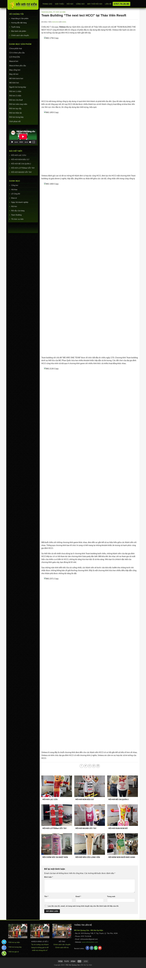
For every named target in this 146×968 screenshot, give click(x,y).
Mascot (14, 198)
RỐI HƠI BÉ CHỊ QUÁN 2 (21, 164)
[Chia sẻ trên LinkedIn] (98, 766)
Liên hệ (108, 4)
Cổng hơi (14, 185)
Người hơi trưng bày (17, 87)
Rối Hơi (14, 206)
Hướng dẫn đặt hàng (19, 23)
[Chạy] (12, 142)
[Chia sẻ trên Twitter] (85, 766)
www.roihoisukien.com (90, 942)
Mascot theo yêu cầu (17, 66)
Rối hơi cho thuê (16, 100)
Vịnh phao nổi (15, 121)
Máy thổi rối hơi (94, 4)
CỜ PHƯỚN (14, 57)
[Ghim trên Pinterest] (94, 766)
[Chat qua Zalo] (4, 947)
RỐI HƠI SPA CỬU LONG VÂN (88, 857)
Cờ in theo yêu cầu (17, 53)
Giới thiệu (59, 4)
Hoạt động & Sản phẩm (20, 18)
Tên (46, 896)
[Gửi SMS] (4, 942)
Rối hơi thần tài (15, 113)
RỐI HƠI (70, 4)
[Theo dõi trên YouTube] (100, 948)
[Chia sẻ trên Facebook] (81, 766)
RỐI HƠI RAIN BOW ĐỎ (118, 828)
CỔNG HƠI (80, 4)
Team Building (16, 215)
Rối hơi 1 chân (15, 91)
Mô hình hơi (14, 83)
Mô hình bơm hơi (16, 78)
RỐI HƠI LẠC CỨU (18, 155)
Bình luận (48, 877)
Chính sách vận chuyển (20, 35)
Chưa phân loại (15, 48)
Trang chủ (47, 4)
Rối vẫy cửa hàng (17, 211)
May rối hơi (13, 74)
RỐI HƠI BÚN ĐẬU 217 (20, 159)
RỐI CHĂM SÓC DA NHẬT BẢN (55, 857)
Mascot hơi (13, 61)
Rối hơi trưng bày (16, 117)
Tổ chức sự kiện (17, 219)
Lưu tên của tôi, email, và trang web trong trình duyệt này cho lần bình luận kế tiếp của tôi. (83, 906)
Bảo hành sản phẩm (18, 31)
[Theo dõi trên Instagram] (92, 948)
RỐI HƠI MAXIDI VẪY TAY (21, 172)
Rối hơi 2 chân (15, 96)
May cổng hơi (14, 70)
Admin (64, 22)
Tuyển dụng (15, 27)
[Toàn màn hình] (34, 142)
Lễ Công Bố (15, 194)
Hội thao (14, 189)
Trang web (111, 896)
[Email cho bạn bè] (90, 766)
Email (78, 896)
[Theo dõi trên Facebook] (87, 948)
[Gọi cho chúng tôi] (96, 948)
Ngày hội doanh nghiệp (19, 202)
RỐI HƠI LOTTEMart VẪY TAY (23, 168)
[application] (23, 136)
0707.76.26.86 (121, 4)
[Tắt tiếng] (30, 142)
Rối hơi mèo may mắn (18, 104)
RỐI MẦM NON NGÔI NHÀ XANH (121, 857)
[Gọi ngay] (4, 953)
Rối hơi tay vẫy (15, 109)
